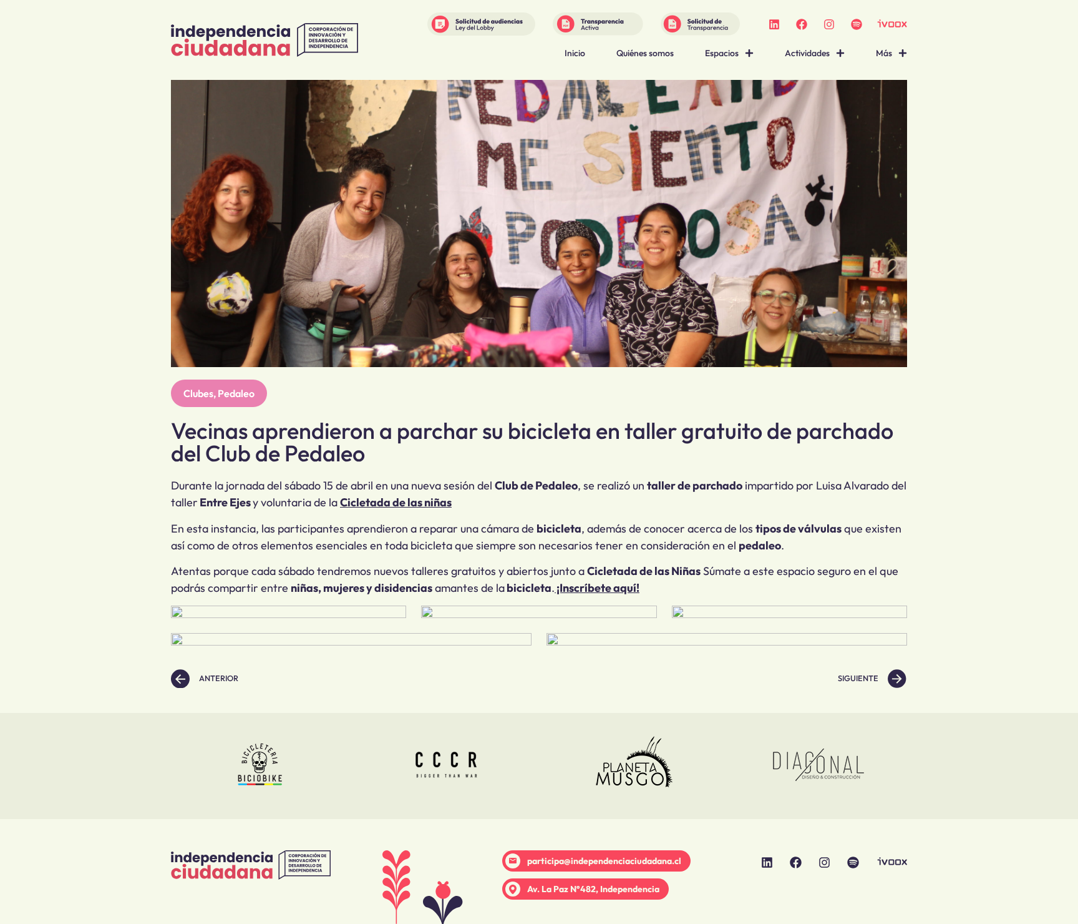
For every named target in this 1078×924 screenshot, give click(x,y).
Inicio (575, 53)
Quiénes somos (645, 53)
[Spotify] (856, 24)
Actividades (807, 53)
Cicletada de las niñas (396, 502)
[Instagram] (829, 24)
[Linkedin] (774, 24)
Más (884, 53)
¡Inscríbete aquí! (597, 588)
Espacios (722, 53)
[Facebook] (801, 24)
